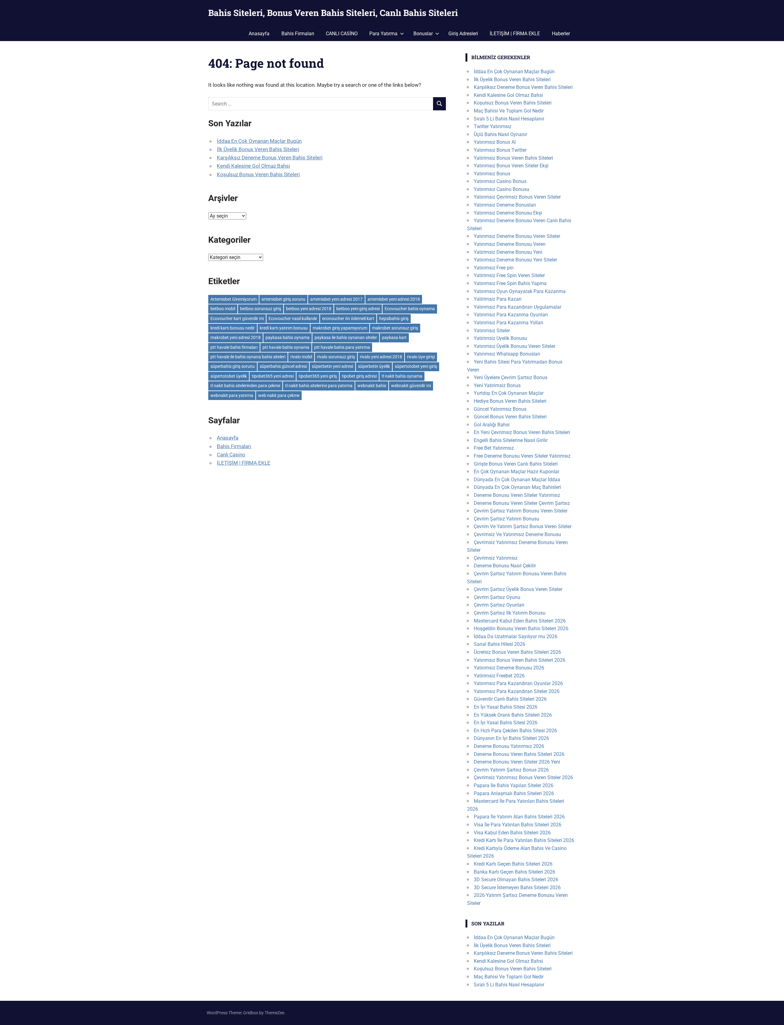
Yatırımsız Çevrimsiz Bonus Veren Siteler (517, 197)
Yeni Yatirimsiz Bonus (497, 385)
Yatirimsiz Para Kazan (498, 299)
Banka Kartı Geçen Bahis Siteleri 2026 (514, 872)
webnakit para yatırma (231, 395)
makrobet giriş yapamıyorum (340, 328)
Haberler (561, 33)
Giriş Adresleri (463, 33)
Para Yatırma (383, 33)
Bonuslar (423, 33)
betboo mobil (222, 308)
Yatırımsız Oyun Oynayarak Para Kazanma (520, 291)
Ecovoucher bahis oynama (410, 308)
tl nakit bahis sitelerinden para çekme (245, 385)
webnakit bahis (371, 385)
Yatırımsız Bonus (492, 174)
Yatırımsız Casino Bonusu (501, 189)
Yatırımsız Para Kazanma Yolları (508, 323)
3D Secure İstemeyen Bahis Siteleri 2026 (517, 887)
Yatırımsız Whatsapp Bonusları (507, 354)
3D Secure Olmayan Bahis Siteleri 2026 (516, 879)
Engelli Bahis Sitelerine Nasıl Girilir (511, 440)
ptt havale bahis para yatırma (342, 347)
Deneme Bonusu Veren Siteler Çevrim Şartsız (522, 503)
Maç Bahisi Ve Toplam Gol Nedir (509, 111)
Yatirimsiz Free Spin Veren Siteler (509, 275)
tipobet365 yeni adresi (273, 376)
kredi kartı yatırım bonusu (284, 328)
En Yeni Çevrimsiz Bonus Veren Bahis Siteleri (522, 432)
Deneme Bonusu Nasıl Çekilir (505, 566)
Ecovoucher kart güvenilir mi (237, 318)
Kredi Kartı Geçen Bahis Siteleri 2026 (513, 864)
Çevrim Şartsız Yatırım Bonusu (506, 519)
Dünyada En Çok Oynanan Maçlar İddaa (517, 479)
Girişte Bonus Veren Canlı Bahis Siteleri (516, 464)
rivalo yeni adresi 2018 (381, 356)
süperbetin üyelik (374, 366)
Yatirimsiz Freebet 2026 (499, 676)
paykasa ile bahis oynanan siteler (346, 337)
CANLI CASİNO (342, 33)
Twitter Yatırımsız (492, 126)
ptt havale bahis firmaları (234, 347)
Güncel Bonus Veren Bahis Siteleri (510, 417)
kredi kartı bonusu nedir (232, 328)
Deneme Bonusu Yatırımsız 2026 (509, 746)
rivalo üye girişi (421, 356)
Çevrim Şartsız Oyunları (499, 605)
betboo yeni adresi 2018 (308, 308)
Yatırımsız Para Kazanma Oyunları (511, 315)
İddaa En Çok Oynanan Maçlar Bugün (259, 141)
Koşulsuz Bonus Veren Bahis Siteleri (258, 174)
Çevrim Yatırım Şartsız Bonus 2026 (511, 770)
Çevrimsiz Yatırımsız (496, 558)
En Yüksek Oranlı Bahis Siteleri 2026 (513, 715)
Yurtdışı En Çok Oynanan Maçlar (509, 393)
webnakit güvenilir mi (411, 385)
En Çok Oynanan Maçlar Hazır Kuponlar (516, 471)
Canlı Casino (231, 455)
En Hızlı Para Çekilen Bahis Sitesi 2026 (515, 731)
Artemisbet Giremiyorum (233, 299)
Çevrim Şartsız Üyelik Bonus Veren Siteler (518, 589)
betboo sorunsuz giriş (260, 308)
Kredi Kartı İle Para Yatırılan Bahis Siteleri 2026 (524, 840)
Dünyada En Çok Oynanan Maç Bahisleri (517, 487)
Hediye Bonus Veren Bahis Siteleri (510, 401)
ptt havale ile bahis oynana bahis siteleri (247, 356)
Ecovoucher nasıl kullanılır (293, 318)
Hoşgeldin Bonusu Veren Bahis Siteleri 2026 (521, 628)
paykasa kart (394, 337)
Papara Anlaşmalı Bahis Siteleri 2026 (514, 793)
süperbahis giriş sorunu (232, 366)
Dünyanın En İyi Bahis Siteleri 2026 (511, 738)
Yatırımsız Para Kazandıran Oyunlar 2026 (518, 683)
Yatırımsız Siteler (492, 330)
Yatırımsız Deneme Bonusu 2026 (509, 668)
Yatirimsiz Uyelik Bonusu (500, 338)
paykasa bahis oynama (288, 337)
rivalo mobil (301, 356)
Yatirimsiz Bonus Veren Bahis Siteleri (513, 158)
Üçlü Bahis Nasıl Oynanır (500, 134)
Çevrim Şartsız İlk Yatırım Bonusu (509, 613)
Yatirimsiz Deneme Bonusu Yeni (508, 252)
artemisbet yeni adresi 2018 (394, 299)
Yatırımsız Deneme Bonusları (505, 205)
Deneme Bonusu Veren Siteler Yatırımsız (517, 495)
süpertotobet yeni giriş (416, 366)
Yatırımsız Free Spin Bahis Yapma (510, 283)
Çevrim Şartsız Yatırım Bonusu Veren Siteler (520, 511)
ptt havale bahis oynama (285, 347)
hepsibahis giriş (394, 318)
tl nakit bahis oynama (402, 376)
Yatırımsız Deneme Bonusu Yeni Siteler (515, 260)
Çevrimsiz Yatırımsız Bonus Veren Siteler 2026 (523, 777)
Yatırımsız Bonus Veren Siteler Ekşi (511, 166)
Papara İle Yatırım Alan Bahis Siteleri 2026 (519, 817)
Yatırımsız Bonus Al (495, 142)
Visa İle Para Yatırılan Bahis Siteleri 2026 (517, 825)
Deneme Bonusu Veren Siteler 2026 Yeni (517, 762)
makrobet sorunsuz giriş (395, 328)
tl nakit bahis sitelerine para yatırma (318, 385)
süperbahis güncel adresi (283, 366)
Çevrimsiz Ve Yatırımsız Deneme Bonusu (517, 534)
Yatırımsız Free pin (494, 268)
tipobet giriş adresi (359, 376)
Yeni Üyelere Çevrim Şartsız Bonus (510, 377)
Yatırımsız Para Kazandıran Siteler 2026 (517, 691)
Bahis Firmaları (297, 33)
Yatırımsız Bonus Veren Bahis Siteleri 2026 (519, 660)
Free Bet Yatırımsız (494, 448)
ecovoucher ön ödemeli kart (348, 318)
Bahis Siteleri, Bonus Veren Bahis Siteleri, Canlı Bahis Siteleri (333, 12)
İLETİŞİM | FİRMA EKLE (515, 33)
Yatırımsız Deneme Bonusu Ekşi (508, 213)
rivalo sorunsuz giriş (336, 356)
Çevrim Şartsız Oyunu (497, 597)
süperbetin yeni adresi (332, 366)
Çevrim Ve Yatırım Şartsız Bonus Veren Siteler (522, 526)
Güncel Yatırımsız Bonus (500, 409)
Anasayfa (259, 33)
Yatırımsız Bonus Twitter (500, 150)
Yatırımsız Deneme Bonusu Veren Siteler (517, 236)
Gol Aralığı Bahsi (492, 425)
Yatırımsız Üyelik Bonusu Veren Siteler (514, 346)
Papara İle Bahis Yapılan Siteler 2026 (513, 785)
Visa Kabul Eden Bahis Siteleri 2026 (512, 833)
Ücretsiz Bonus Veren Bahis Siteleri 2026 (517, 652)
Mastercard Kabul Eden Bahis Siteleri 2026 (520, 621)
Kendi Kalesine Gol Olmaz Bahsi (253, 166)
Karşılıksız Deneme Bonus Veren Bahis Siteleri (269, 157)
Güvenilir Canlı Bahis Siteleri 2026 (510, 699)
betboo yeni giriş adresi (358, 308)
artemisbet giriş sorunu (283, 299)
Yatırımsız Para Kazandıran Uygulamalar (517, 307)
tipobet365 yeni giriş (318, 376)
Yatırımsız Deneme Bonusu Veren (509, 244)
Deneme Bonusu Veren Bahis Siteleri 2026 (519, 754)
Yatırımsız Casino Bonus (500, 181)
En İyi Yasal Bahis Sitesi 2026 (505, 707)
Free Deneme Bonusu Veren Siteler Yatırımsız (522, 456)
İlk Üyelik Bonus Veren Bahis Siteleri (258, 149)
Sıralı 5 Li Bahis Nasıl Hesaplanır (509, 119)
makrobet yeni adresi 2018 (235, 337)
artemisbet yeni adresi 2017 (336, 299)
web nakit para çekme (279, 395)
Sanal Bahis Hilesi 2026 (499, 644)
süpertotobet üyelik (228, 376)
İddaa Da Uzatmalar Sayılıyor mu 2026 (515, 636)
